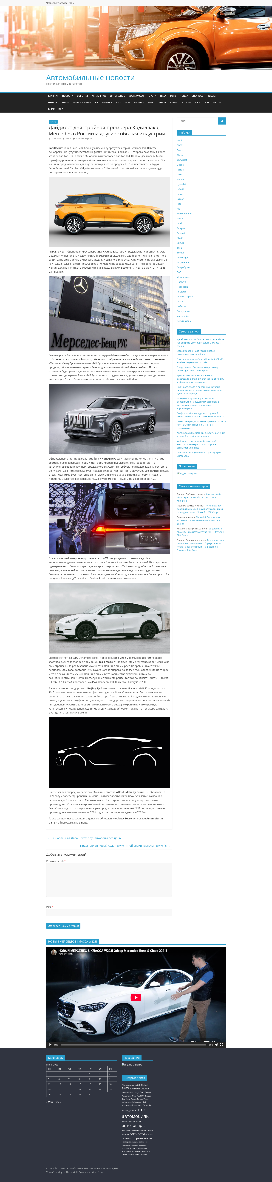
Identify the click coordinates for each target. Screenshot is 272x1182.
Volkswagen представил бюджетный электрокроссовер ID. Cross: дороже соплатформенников (196, 444)
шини (137, 1154)
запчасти (137, 1133)
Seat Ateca (126, 1099)
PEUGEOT (141, 1096)
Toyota (151, 95)
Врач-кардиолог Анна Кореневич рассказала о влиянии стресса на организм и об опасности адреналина (200, 379)
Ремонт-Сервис (185, 296)
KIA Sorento (127, 1096)
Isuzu (180, 194)
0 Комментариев (84, 138)
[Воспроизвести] (50, 1044)
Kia (97, 102)
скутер (140, 1151)
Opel (198, 102)
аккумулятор (127, 1130)
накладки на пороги (138, 1142)
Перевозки (183, 286)
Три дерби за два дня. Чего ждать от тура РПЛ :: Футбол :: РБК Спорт (200, 532)
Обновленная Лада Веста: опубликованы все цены (84, 838)
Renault (107, 102)
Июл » (58, 1101)
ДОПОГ (131, 1111)
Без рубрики (183, 267)
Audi (127, 102)
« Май (49, 1101)
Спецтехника (184, 311)
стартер (146, 1151)
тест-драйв (183, 316)
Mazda (217, 102)
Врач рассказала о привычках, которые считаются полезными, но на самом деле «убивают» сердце (199, 390)
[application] (136, 997)
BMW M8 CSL (135, 1089)
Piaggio (148, 1096)
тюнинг (131, 1154)
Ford (173, 95)
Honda (184, 95)
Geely (151, 102)
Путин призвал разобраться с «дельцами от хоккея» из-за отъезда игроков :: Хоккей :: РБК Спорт (200, 509)
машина (125, 1139)
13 (59, 1084)
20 (59, 1089)
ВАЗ (179, 272)
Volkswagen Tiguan (130, 1105)
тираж (124, 1154)
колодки (149, 1134)
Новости (67, 95)
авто (140, 1109)
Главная (53, 95)
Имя (50, 907)
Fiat (207, 102)
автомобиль (135, 1116)
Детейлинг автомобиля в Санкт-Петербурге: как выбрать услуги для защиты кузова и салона (201, 342)
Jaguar (180, 198)
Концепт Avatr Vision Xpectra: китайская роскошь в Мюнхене (199, 497)
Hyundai (53, 102)
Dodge (180, 164)
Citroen (187, 102)
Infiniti (180, 189)
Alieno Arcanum (128, 1085)
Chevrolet (198, 95)
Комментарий (56, 861)
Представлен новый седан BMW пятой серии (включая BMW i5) (125, 845)
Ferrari (180, 169)
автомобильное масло (131, 1121)
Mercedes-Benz (82, 102)
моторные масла (140, 1138)
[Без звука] (216, 1044)
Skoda (162, 102)
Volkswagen (136, 95)
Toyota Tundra (137, 1099)
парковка (126, 1145)
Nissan (212, 95)
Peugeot (139, 102)
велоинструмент (140, 1130)
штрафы (143, 1154)
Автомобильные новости (90, 77)
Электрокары (184, 320)
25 (110, 1089)
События (82, 95)
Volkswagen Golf (139, 1102)
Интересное (117, 95)
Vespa (146, 1099)
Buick (51, 109)
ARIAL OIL (140, 1085)
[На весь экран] (221, 1044)
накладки (126, 1142)
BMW (119, 102)
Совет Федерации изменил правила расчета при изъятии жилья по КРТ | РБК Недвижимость (201, 424)
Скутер (180, 301)
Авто (140, 1105)
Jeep (60, 109)
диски (150, 1130)
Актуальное (99, 95)
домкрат (125, 1134)
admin (69, 138)
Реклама (181, 291)
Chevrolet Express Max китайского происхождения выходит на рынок (198, 520)
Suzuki (66, 102)
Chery (180, 154)
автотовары (133, 1125)
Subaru (174, 102)
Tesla (163, 95)
